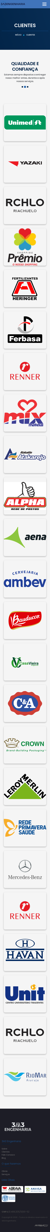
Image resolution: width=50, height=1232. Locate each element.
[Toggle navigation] (44, 4)
